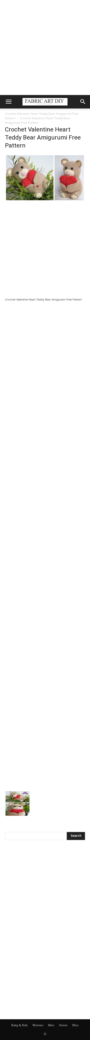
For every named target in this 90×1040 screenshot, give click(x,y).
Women (37, 1025)
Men (51, 1025)
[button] (8, 101)
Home (63, 1025)
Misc (75, 1025)
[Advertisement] (45, 47)
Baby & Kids (19, 1025)
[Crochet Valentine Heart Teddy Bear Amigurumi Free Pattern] (45, 200)
